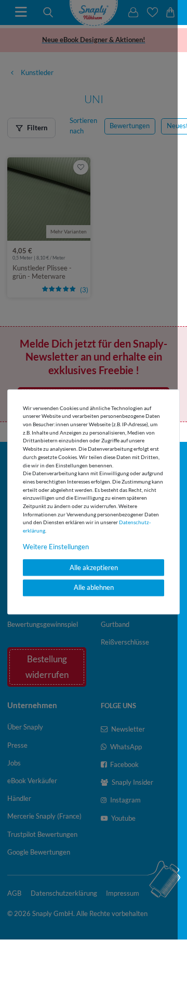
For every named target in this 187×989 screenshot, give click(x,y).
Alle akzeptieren (94, 567)
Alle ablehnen (94, 588)
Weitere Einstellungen (56, 546)
